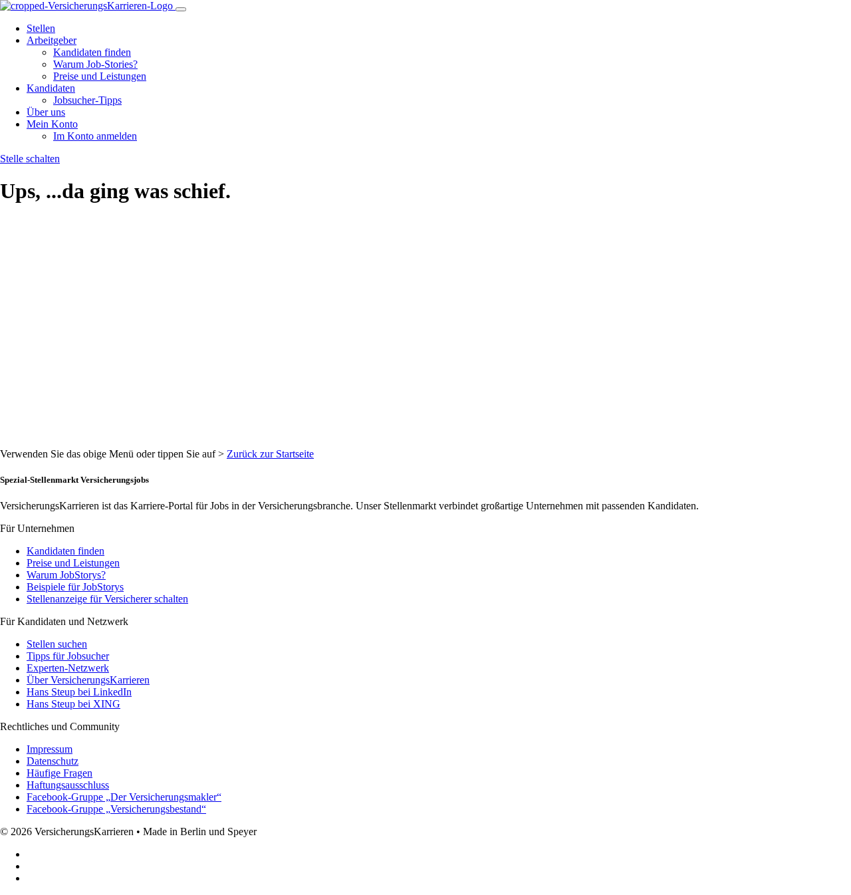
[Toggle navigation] (181, 9)
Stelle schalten (30, 158)
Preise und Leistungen (99, 76)
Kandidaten (51, 88)
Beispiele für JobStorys (75, 586)
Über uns (46, 112)
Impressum (49, 749)
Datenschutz (52, 761)
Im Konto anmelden (95, 136)
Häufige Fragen (59, 773)
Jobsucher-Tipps (87, 100)
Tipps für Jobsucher (68, 656)
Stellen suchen (57, 644)
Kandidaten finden (92, 52)
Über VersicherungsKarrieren (88, 680)
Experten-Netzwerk (68, 668)
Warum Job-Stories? (95, 64)
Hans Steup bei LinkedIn (79, 692)
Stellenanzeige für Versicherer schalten (107, 598)
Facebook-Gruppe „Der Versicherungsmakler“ (124, 797)
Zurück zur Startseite (270, 453)
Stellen (41, 28)
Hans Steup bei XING (73, 703)
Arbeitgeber (51, 40)
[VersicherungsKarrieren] (88, 5)
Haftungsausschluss (68, 785)
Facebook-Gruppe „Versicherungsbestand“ (116, 809)
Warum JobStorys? (66, 574)
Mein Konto (52, 124)
